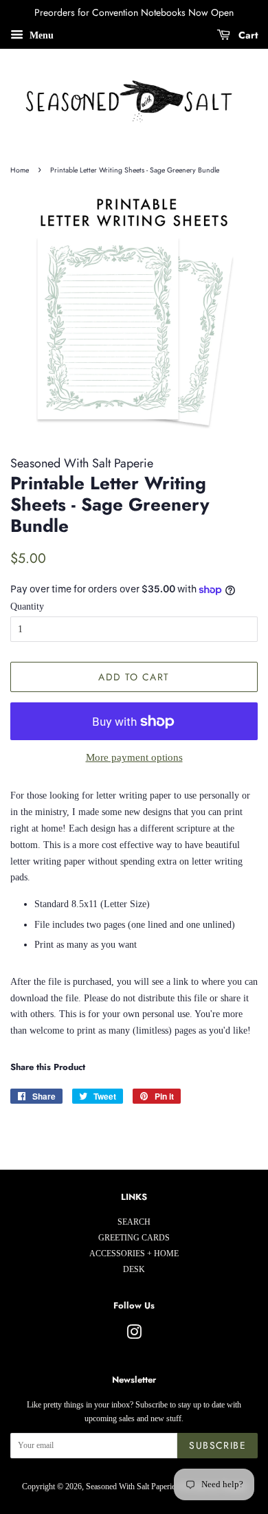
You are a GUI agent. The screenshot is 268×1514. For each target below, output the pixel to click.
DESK (134, 1269)
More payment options (134, 757)
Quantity (27, 606)
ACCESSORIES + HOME (134, 1253)
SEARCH (134, 1222)
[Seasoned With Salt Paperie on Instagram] (134, 1335)
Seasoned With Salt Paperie (130, 1486)
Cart (247, 35)
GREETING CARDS (134, 1238)
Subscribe (217, 1445)
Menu (40, 35)
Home (19, 170)
